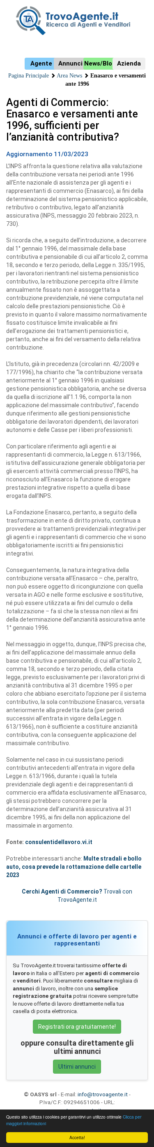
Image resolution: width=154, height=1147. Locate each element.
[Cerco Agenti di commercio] (77, 20)
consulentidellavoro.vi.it (58, 842)
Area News (69, 76)
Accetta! (77, 1137)
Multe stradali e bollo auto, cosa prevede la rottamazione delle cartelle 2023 (74, 866)
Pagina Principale (28, 76)
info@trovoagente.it (103, 1094)
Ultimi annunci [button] (77, 1066)
